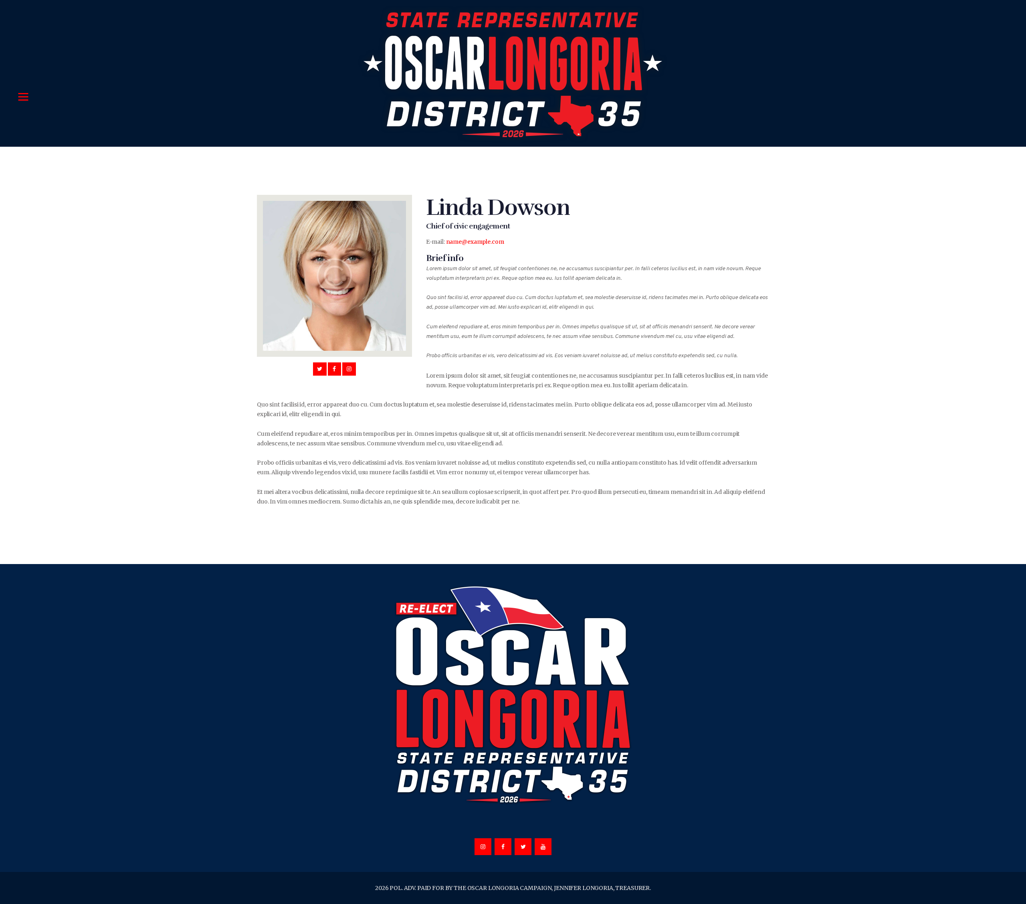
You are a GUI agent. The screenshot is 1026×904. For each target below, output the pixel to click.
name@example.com (475, 241)
